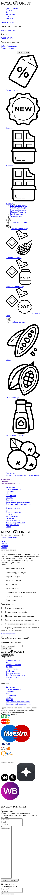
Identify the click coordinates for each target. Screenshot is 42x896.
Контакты (9, 18)
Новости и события (13, 512)
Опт (7, 16)
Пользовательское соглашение (18, 502)
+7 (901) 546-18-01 (8, 30)
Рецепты (9, 10)
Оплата (8, 527)
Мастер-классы (12, 8)
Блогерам (9, 498)
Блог (7, 12)
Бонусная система (13, 520)
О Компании (11, 496)
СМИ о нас (10, 518)
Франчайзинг (11, 491)
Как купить (10, 14)
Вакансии (9, 500)
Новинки (4, 481)
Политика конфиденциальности (18, 504)
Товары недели (7, 479)
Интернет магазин (13, 508)
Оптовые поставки (13, 489)
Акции (8, 510)
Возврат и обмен (12, 525)
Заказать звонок (23, 52)
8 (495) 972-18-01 (7, 22)
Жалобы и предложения (15, 523)
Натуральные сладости (10, 483)
